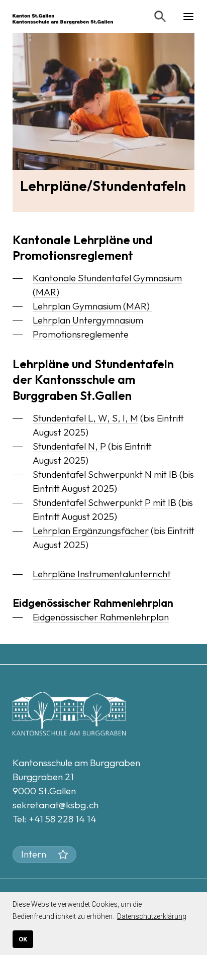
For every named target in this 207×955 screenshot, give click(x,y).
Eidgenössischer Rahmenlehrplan (101, 617)
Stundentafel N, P (69, 446)
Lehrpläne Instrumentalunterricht (102, 574)
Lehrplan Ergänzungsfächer (91, 530)
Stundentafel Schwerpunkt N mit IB (106, 474)
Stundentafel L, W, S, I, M (85, 418)
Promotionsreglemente (81, 334)
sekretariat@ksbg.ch (55, 805)
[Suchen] (160, 17)
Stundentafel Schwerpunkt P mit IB (104, 502)
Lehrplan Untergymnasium (88, 320)
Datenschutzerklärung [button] (151, 916)
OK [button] (23, 939)
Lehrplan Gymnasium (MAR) (92, 306)
